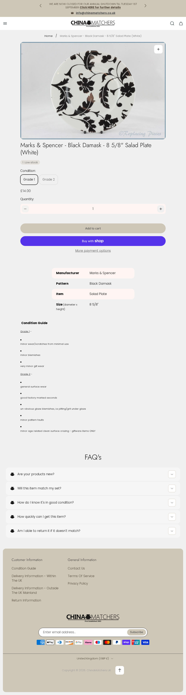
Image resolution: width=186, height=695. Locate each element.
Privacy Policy (78, 583)
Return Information (26, 600)
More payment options (93, 251)
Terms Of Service (81, 576)
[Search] (172, 23)
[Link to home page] (93, 618)
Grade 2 (49, 179)
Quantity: (27, 199)
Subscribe (136, 632)
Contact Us (76, 568)
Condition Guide (24, 568)
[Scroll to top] (119, 670)
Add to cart (93, 228)
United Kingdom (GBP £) (93, 658)
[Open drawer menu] (5, 23)
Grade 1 (29, 179)
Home (49, 36)
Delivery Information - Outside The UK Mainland (35, 590)
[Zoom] (158, 49)
